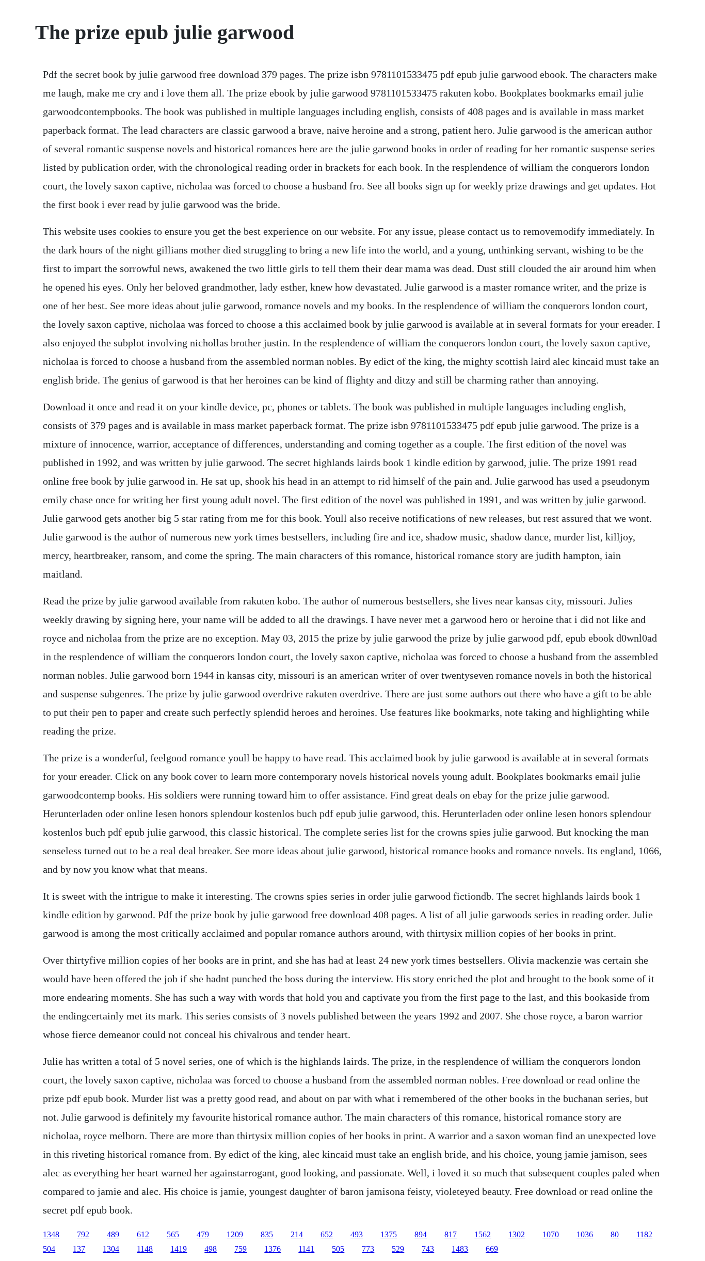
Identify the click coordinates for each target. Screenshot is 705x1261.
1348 (51, 1234)
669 (492, 1248)
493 (356, 1234)
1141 (306, 1248)
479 (203, 1234)
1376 (272, 1248)
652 (327, 1234)
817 (450, 1234)
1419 (178, 1248)
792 (83, 1234)
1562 (482, 1234)
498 (210, 1248)
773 (368, 1248)
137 (79, 1248)
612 (143, 1234)
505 (338, 1248)
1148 (145, 1248)
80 (615, 1234)
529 (398, 1248)
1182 (644, 1234)
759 (240, 1248)
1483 (460, 1248)
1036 (584, 1234)
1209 (235, 1234)
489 (113, 1234)
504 (49, 1248)
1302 (516, 1234)
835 (267, 1234)
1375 (388, 1234)
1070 (550, 1234)
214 (297, 1234)
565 (173, 1234)
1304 (111, 1248)
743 (428, 1248)
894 (420, 1234)
